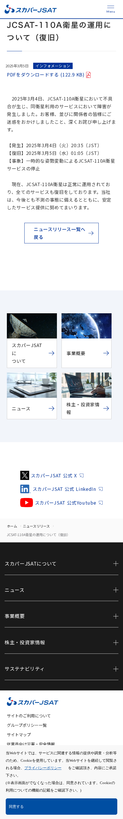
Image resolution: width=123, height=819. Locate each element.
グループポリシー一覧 (27, 725)
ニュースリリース (36, 525)
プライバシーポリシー (42, 768)
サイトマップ (19, 734)
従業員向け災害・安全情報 (31, 744)
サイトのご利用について (29, 715)
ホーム (12, 525)
